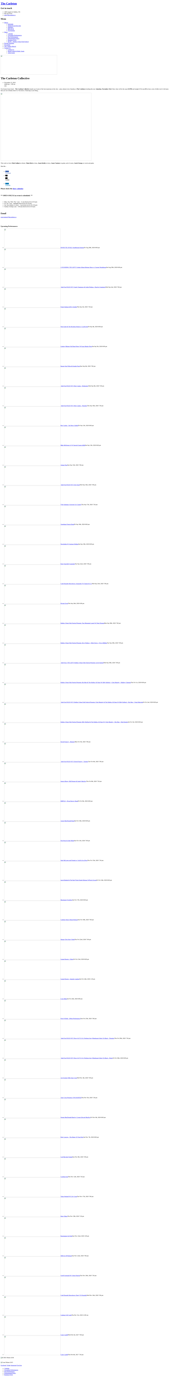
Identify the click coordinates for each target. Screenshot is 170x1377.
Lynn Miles (64, 999)
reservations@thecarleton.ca (8, 217)
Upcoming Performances (15, 35)
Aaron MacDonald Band (67, 821)
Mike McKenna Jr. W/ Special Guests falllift (73, 445)
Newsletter (7, 45)
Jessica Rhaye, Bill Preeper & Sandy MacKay (73, 781)
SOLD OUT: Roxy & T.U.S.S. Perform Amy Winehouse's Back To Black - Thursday (90, 1038)
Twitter (9, 1365)
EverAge (19, 1365)
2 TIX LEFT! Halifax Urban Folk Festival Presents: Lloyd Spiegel (85, 662)
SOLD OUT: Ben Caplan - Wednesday (77, 386)
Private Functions (9, 43)
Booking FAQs (12, 40)
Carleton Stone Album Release (69, 919)
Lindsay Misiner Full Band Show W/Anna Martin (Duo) (76, 346)
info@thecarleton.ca (9, 15)
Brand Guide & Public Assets (16, 51)
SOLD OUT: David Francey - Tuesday (77, 761)
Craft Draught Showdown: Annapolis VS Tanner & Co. (76, 583)
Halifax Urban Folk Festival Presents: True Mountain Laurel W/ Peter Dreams (82, 623)
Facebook (3, 1365)
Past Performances (13, 37)
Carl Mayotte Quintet (66, 1157)
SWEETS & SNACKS (14, 26)
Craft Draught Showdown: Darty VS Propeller (74, 1295)
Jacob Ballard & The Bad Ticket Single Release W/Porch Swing (79, 880)
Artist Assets (11, 53)
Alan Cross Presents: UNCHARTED (71, 1097)
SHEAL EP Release (66, 1256)
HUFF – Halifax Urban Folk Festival (18, 41)
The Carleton (9, 3)
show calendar (18, 189)
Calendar (10, 34)
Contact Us (7, 48)
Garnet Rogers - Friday (67, 959)
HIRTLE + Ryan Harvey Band (69, 801)
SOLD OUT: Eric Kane (73, 485)
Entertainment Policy (13, 38)
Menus (6, 22)
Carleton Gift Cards (66, 1315)
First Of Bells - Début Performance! (71, 1018)
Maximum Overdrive (66, 900)
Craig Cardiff (64, 1335)
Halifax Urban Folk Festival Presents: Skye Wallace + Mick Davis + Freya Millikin (84, 643)
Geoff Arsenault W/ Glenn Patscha (70, 1275)
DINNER (10, 24)
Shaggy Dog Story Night (68, 939)
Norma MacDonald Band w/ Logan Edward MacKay (76, 1117)
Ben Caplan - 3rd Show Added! (69, 425)
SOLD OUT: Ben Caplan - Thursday (76, 405)
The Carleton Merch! (10, 46)
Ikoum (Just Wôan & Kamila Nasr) (70, 366)
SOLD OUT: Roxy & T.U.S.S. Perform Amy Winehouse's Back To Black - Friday (89, 1058)
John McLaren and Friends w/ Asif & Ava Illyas (74, 860)
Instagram (13, 1365)
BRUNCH (11, 29)
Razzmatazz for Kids (66, 1236)
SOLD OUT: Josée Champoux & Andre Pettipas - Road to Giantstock (86, 287)
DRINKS (10, 27)
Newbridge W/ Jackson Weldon (69, 544)
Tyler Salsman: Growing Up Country (71, 504)
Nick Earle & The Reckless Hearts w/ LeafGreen (74, 326)
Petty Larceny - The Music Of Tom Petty (72, 1137)
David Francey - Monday (68, 742)
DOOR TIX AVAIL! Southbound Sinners (72, 247)
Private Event (64, 603)
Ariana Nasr (64, 465)
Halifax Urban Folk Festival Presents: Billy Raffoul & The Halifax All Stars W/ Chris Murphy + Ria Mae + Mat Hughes (94, 722)
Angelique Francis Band (67, 524)
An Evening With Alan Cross (69, 1078)
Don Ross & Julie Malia (67, 840)
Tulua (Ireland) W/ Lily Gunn (69, 1196)
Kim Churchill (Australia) (68, 564)
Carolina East (64, 1176)
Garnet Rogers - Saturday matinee (70, 979)
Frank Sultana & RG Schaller (69, 307)
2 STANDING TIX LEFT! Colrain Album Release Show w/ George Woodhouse (83, 267)
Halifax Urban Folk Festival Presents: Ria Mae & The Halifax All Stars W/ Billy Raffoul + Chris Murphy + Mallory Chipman (96, 682)
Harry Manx (64, 1216)
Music (6, 32)
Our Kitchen (11, 30)
